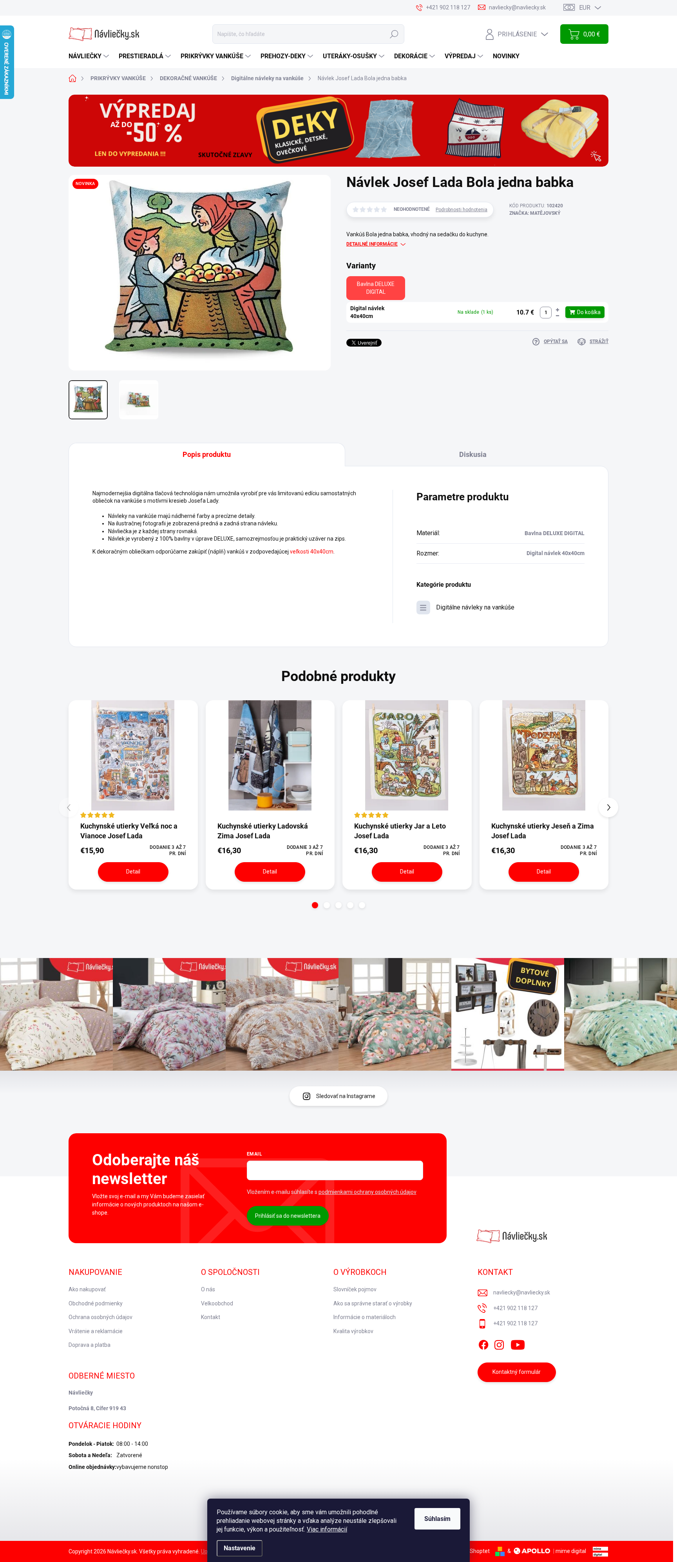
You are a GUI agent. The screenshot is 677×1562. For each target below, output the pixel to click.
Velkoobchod (217, 1303)
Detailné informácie (372, 244)
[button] (557, 310)
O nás (208, 1289)
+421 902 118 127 (515, 1308)
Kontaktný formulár (516, 1372)
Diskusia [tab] (473, 454)
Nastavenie (239, 1548)
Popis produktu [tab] (207, 454)
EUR (584, 7)
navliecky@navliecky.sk (521, 1292)
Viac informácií (327, 1529)
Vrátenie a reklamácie (96, 1331)
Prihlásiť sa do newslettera (287, 1216)
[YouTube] (518, 1343)
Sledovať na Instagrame (345, 1096)
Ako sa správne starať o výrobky (372, 1303)
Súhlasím (437, 1518)
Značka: (534, 213)
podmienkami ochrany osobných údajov (367, 1192)
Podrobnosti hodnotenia (461, 209)
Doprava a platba (89, 1345)
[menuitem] (90, 56)
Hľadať (394, 34)
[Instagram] (499, 1343)
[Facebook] (483, 1343)
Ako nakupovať (87, 1289)
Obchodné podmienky (96, 1303)
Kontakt (210, 1317)
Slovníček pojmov (355, 1289)
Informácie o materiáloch (364, 1317)
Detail (133, 871)
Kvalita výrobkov (353, 1331)
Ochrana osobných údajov (100, 1317)
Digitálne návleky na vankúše (475, 607)
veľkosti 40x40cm (311, 551)
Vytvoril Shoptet (470, 1551)
